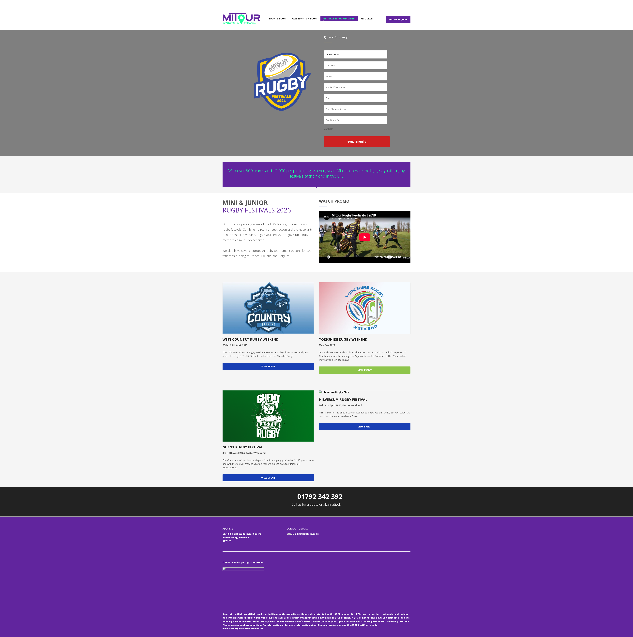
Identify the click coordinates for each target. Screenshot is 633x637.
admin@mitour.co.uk (307, 533)
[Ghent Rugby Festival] (268, 416)
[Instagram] (234, 3)
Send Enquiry (356, 141)
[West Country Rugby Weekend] (268, 308)
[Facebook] (229, 3)
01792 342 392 (319, 496)
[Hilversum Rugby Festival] (364, 392)
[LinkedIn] (239, 3)
